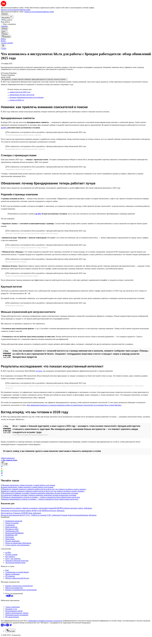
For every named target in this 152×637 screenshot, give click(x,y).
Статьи (3, 48)
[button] (3, 39)
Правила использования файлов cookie (39, 12)
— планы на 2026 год (16, 100)
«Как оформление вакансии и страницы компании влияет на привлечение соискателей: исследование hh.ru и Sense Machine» (74, 405)
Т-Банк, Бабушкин (34, 513)
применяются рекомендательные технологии (45, 621)
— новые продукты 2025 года (19, 92)
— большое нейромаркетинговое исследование (26, 97)
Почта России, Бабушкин (55, 511)
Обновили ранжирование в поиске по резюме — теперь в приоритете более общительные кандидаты (39, 499)
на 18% (38, 214)
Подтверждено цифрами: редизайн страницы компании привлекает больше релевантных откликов (38, 495)
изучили (39, 371)
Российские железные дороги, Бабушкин (76, 508)
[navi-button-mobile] (3, 46)
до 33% (4, 128)
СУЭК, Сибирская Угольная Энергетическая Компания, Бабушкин (71, 515)
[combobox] (10, 630)
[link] (4, 33)
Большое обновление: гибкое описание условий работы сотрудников (27, 487)
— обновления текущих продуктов (21, 95)
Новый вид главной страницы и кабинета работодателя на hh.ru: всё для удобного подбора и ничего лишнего (42, 491)
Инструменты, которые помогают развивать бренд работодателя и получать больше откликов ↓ (34, 79)
